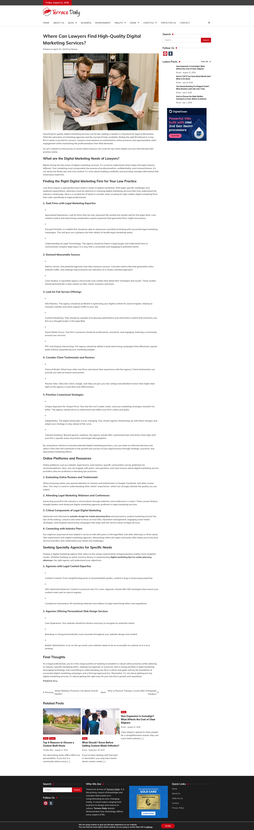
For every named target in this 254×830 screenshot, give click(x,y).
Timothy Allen (48, 750)
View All (204, 61)
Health (119, 22)
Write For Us (168, 22)
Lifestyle (148, 22)
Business (86, 22)
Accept (168, 826)
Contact (185, 22)
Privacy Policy (178, 808)
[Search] (209, 23)
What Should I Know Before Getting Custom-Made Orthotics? (100, 744)
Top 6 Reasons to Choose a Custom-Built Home (58, 744)
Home (46, 22)
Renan (74, 49)
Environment (103, 22)
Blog (71, 22)
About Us (58, 22)
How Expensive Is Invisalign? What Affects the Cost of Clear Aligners (138, 719)
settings (149, 827)
